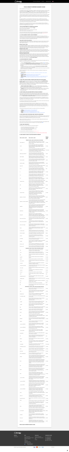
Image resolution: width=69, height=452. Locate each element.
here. (44, 62)
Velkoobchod (16, 436)
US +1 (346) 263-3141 (48, 437)
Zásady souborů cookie (27, 442)
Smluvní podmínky (27, 436)
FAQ (35, 438)
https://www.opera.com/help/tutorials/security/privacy (31, 75)
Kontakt (43, 1)
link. (42, 122)
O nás (25, 439)
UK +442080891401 (48, 438)
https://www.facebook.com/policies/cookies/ (30, 110)
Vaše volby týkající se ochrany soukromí (30, 444)
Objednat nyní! (48, 1)
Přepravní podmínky (27, 438)
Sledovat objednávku (36, 1)
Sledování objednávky (38, 436)
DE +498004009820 (48, 439)
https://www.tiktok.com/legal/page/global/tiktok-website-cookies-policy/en (34, 112)
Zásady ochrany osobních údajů (42, 132)
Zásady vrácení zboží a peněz (39, 437)
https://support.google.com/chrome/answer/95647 (33, 74)
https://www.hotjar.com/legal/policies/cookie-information (31, 111)
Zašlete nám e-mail (49, 440)
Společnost (26, 440)
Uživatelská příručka (27, 441)
